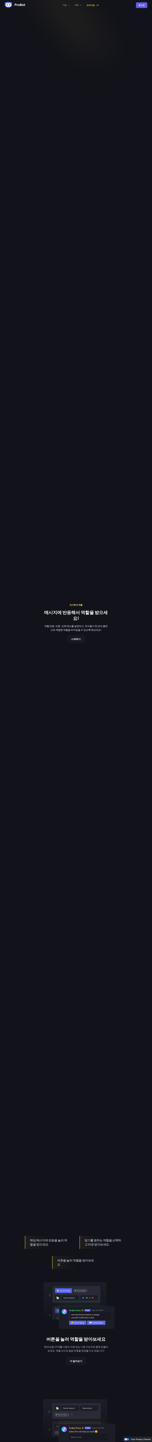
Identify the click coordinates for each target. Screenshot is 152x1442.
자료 (77, 5)
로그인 (141, 5)
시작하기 (76, 639)
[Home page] (15, 5)
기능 (64, 5)
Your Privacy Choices (141, 1439)
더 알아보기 (76, 1361)
